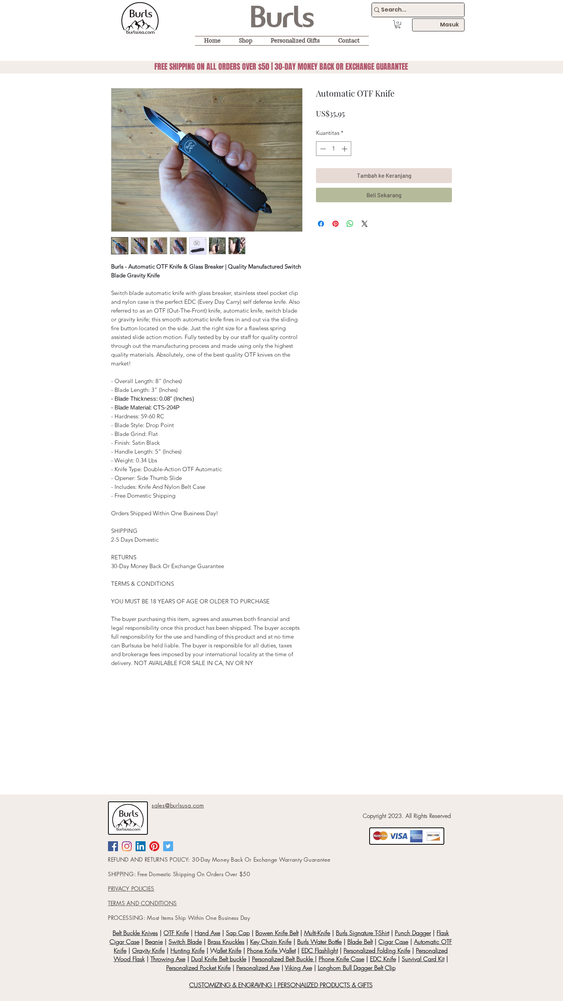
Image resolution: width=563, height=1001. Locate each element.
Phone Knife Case (341, 959)
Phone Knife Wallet (271, 950)
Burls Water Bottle (319, 941)
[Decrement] (322, 149)
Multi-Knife (317, 933)
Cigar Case (393, 941)
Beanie (154, 941)
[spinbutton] (333, 149)
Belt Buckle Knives (135, 933)
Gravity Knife (148, 950)
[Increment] (345, 149)
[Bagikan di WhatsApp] (350, 223)
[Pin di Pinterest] (335, 223)
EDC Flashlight (319, 950)
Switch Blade (185, 941)
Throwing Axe (168, 959)
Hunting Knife (187, 950)
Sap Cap (238, 933)
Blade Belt (360, 941)
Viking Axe (298, 967)
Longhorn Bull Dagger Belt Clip (357, 967)
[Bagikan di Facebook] (321, 223)
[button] (398, 24)
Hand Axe (207, 933)
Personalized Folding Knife (377, 950)
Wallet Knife (225, 950)
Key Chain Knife (270, 941)
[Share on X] (364, 223)
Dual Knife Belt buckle (218, 959)
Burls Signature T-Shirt (362, 933)
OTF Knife (176, 933)
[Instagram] (127, 846)
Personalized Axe (258, 967)
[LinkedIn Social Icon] (141, 846)
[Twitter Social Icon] (168, 846)
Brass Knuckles (226, 941)
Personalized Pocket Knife (198, 967)
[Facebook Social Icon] (113, 846)
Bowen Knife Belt (276, 933)
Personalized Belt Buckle (283, 959)
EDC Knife (383, 959)
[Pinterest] (154, 846)
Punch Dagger (413, 933)
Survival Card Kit (423, 959)
